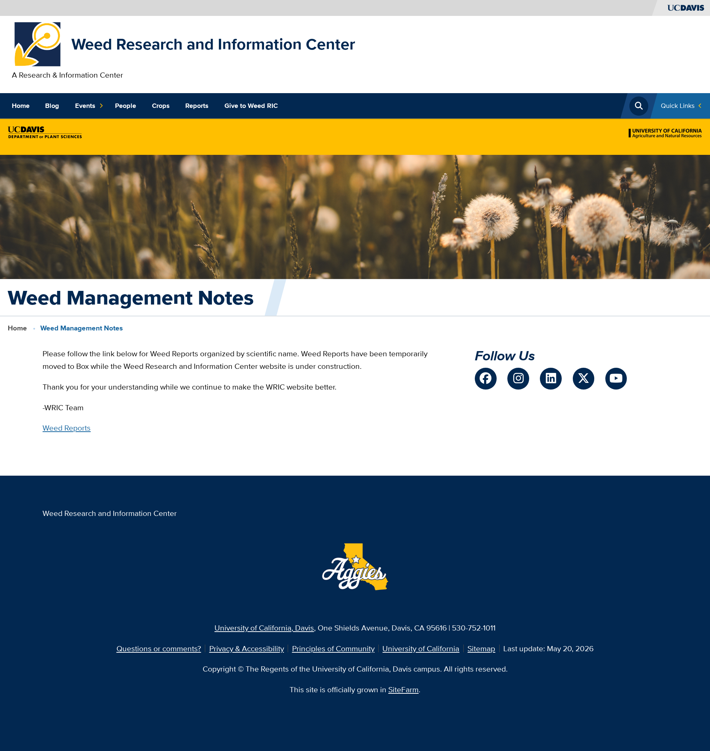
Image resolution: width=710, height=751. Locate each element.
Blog (52, 106)
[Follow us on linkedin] (550, 378)
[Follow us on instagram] (518, 378)
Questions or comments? (158, 648)
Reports (197, 106)
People (125, 106)
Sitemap (481, 648)
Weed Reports (67, 428)
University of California (420, 648)
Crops (161, 106)
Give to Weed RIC (251, 106)
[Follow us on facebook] (485, 378)
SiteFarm (403, 689)
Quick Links (677, 105)
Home (21, 106)
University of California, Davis (264, 627)
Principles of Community (333, 648)
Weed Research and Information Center (213, 44)
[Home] (38, 43)
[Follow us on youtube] (616, 378)
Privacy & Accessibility (246, 648)
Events (85, 106)
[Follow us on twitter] (583, 378)
